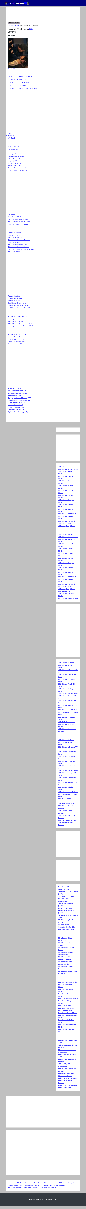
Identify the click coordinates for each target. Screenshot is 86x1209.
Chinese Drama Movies (15, 337)
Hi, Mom (61, 898)
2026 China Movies (64, 523)
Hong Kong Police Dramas (67, 1085)
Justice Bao (12, 395)
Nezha (60, 901)
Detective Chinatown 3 (66, 910)
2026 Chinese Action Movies (68, 469)
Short (26, 170)
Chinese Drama (24, 88)
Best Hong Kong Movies (66, 1008)
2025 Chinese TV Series (66, 740)
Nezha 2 (61, 889)
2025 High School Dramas (67, 820)
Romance (21, 170)
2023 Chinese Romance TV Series (19, 222)
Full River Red (63, 908)
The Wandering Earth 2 (66, 920)
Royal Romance (13, 407)
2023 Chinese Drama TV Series (18, 219)
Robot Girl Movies (64, 1087)
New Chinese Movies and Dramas (19, 1183)
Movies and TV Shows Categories (63, 1183)
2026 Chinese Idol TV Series (68, 693)
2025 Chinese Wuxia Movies (68, 598)
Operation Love (13, 409)
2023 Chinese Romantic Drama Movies (21, 249)
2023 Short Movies (14, 251)
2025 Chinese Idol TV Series (68, 770)
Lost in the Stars (63, 929)
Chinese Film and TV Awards (38, 1185)
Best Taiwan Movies (65, 1010)
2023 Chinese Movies (15, 237)
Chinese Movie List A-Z (48, 1188)
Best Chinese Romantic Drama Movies (20, 308)
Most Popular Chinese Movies (18, 319)
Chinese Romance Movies (16, 341)
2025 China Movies (64, 586)
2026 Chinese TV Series (66, 663)
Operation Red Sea (64, 927)
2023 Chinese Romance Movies (18, 247)
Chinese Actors (37, 1183)
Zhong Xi (11, 135)
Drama (15, 170)
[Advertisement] (43, 12)
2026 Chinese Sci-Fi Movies (67, 514)
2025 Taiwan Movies (65, 591)
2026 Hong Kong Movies (66, 526)
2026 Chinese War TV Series (68, 710)
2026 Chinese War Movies (67, 521)
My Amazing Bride (14, 390)
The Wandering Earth (65, 903)
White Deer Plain (14, 402)
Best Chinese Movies (15, 298)
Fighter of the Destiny (15, 412)
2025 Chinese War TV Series (68, 792)
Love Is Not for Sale (15, 405)
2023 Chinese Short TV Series (18, 224)
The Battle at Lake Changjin (68, 891)
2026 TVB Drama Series (66, 722)
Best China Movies (14, 301)
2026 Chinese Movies (65, 467)
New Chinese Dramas (30, 1188)
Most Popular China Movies (17, 321)
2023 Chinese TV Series (14, 25)
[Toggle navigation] (78, 3)
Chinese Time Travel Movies (68, 1078)
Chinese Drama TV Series (16, 339)
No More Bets (63, 925)
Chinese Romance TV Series (17, 344)
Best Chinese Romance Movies (18, 305)
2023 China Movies (14, 242)
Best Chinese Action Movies (67, 982)
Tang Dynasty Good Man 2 (17, 398)
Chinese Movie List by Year (17, 1185)
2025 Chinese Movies (65, 534)
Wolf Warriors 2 (64, 896)
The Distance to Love (15, 393)
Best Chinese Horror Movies (68, 999)
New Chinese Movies (15, 1188)
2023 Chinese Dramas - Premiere (19, 240)
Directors (47, 1183)
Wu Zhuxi (11, 138)
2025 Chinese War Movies (67, 584)
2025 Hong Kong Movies (66, 589)
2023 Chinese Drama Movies (17, 244)
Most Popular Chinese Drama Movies (20, 323)
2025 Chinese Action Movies (68, 537)
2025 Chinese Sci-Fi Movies (67, 577)
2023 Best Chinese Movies (16, 235)
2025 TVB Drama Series (66, 803)
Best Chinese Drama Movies (17, 303)
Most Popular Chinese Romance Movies (21, 326)
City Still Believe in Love (16, 400)
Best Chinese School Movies (67, 1013)
